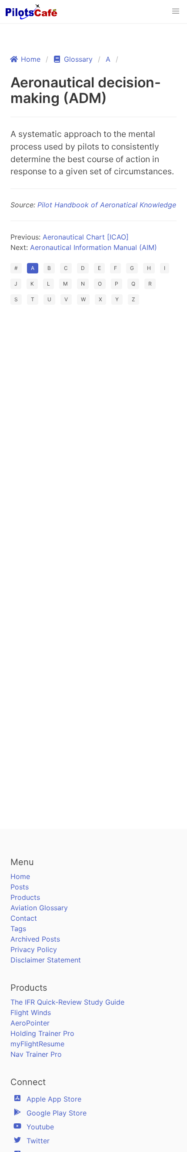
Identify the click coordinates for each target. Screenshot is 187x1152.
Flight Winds (30, 1012)
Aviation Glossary (39, 907)
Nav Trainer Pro (36, 1054)
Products (25, 897)
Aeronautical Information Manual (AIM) (93, 247)
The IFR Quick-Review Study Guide (67, 1002)
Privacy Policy (33, 949)
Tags (18, 928)
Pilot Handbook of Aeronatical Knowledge (106, 204)
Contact (23, 918)
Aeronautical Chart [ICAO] (86, 237)
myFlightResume (37, 1043)
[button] (175, 11)
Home (20, 876)
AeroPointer (30, 1023)
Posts (19, 886)
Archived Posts (35, 939)
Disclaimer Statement (45, 960)
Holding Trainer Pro (42, 1033)
